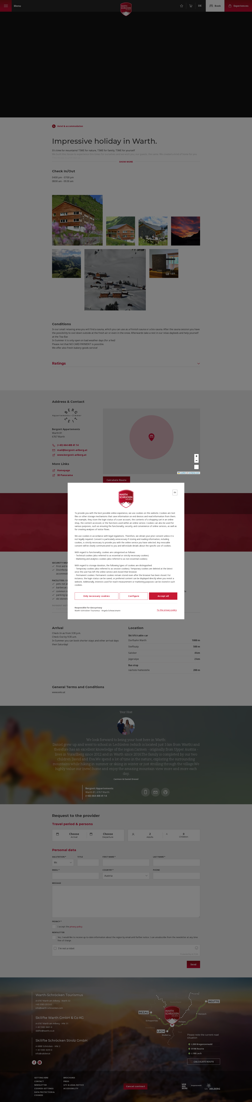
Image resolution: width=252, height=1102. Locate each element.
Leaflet (183, 472)
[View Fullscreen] (196, 467)
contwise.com (194, 472)
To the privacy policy (167, 610)
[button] (196, 456)
